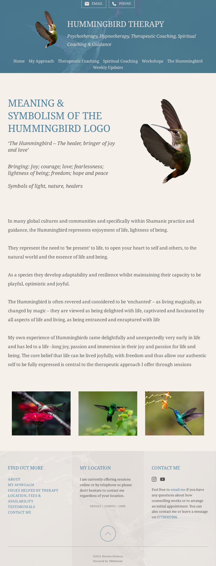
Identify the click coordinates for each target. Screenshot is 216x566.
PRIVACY (95, 506)
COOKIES (109, 506)
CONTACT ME (19, 512)
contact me (115, 490)
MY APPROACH (21, 484)
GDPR (122, 506)
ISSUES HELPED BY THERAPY (33, 490)
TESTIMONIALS (21, 506)
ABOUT (14, 479)
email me (178, 489)
